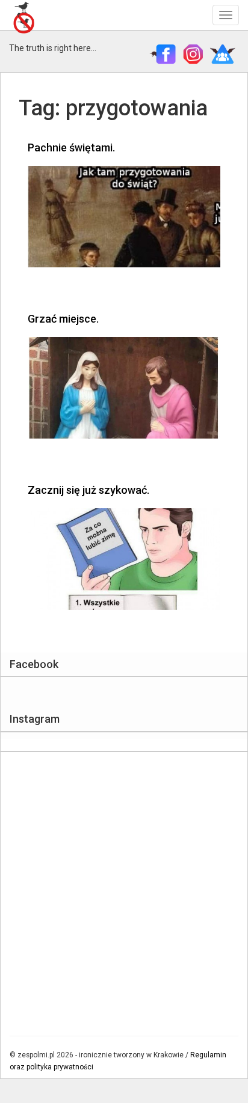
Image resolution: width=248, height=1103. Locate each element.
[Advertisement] (124, 888)
